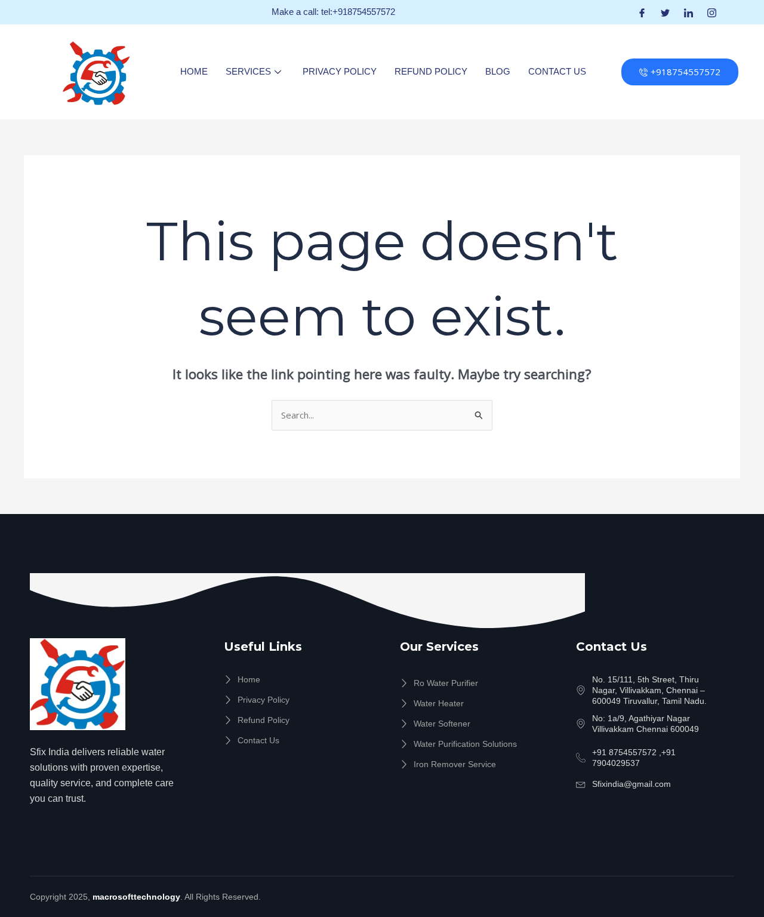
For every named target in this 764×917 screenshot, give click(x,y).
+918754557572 (685, 72)
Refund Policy (431, 71)
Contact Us (557, 71)
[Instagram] (711, 12)
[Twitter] (665, 12)
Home (194, 71)
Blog (497, 71)
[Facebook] (641, 12)
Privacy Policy (340, 71)
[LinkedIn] (688, 12)
